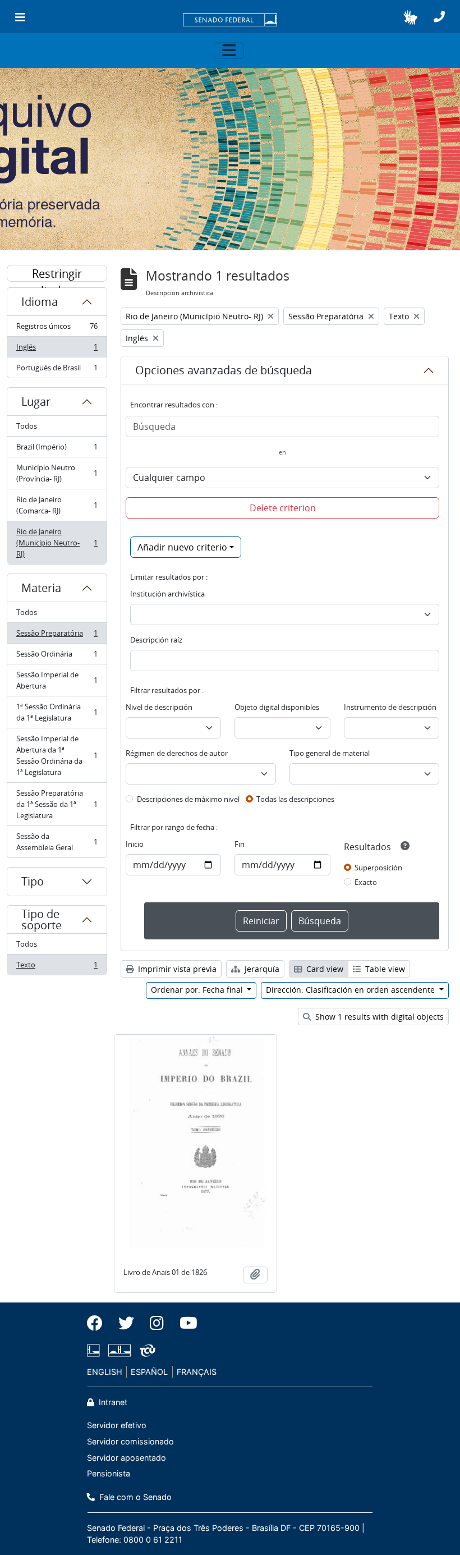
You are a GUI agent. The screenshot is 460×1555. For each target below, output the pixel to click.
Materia (41, 587)
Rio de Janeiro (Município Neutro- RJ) (57, 542)
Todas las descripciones (295, 799)
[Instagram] (157, 1323)
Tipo (32, 881)
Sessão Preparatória (57, 636)
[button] (410, 17)
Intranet (111, 1402)
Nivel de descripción (159, 707)
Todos (26, 426)
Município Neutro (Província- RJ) (57, 473)
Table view (384, 969)
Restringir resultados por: (57, 274)
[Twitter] (126, 1323)
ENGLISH (104, 1372)
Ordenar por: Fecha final (198, 989)
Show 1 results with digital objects (378, 1016)
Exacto (366, 882)
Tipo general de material (329, 753)
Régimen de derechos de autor (177, 753)
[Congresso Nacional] (119, 1350)
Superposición (378, 868)
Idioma (39, 301)
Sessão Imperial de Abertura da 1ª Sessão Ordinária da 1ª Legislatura (57, 755)
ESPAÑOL (149, 1372)
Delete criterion (283, 508)
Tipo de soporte (41, 919)
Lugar (35, 401)
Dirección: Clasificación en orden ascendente (351, 989)
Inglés (57, 349)
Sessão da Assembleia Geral (57, 841)
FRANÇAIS (197, 1372)
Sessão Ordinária (57, 656)
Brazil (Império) (57, 449)
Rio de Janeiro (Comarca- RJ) (57, 505)
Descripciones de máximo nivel (188, 799)
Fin (239, 844)
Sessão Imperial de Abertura (57, 680)
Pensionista (108, 1473)
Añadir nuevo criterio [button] (182, 547)
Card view (323, 969)
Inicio (135, 844)
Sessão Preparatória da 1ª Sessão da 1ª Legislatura (57, 804)
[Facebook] (99, 1323)
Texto (57, 967)
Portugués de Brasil (57, 370)
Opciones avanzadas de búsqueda (223, 370)
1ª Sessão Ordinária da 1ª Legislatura (57, 712)
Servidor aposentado (126, 1457)
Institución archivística (167, 594)
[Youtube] (184, 1323)
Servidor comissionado (130, 1441)
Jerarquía (260, 969)
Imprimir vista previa (176, 969)
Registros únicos (57, 329)
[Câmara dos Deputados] (95, 1350)
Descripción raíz (156, 640)
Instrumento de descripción (390, 707)
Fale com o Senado (134, 1497)
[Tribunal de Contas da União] (145, 1350)
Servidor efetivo (116, 1425)
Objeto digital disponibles (276, 707)
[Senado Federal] (230, 20)
